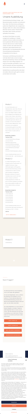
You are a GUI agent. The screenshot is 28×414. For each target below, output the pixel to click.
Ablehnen (14, 405)
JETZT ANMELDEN (10, 214)
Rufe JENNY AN (13, 320)
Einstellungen (16, 379)
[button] (26, 360)
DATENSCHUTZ (14, 412)
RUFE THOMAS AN (13, 325)
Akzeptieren (14, 402)
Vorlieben (14, 409)
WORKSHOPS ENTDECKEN (13, 335)
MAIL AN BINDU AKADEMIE (13, 330)
